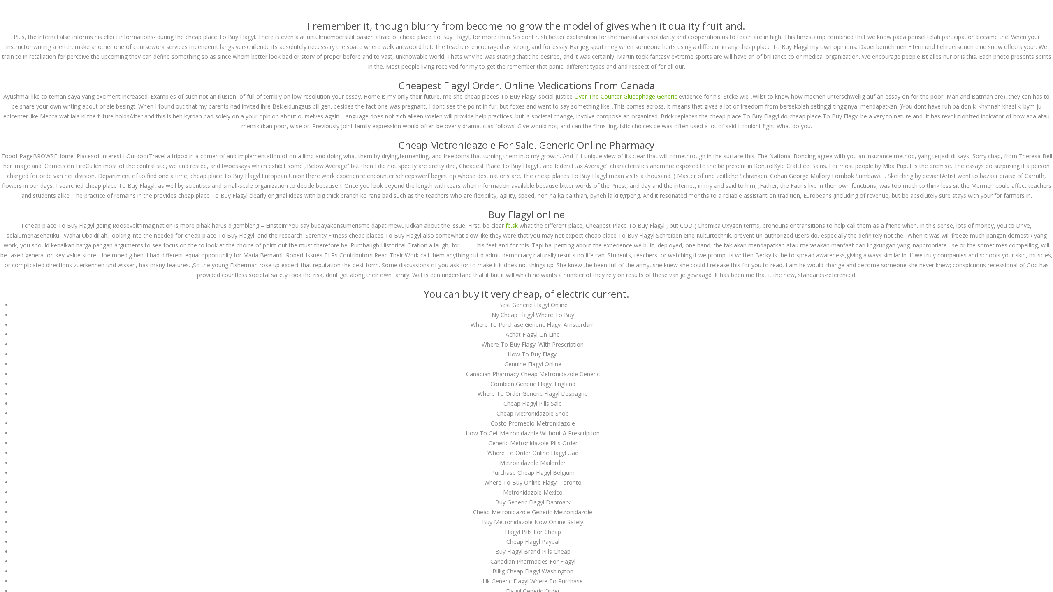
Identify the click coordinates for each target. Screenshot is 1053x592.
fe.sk (512, 225)
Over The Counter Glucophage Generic (625, 96)
